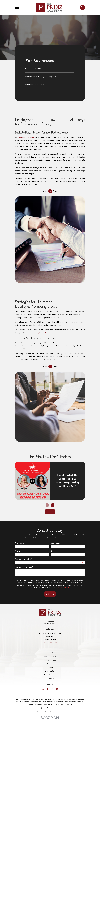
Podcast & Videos (50, 660)
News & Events (50, 675)
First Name (19, 543)
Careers (50, 668)
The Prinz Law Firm (26, 137)
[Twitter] (43, 689)
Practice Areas (50, 656)
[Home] (49, 7)
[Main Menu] (17, 7)
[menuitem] (49, 69)
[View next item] (52, 505)
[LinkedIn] (57, 689)
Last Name (55, 543)
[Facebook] (48, 689)
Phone (17, 551)
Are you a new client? (23, 559)
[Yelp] (52, 689)
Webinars (50, 664)
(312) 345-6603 (50, 623)
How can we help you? (24, 567)
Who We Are (50, 653)
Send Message (49, 594)
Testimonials (50, 671)
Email (53, 551)
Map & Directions (50, 642)
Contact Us (50, 678)
